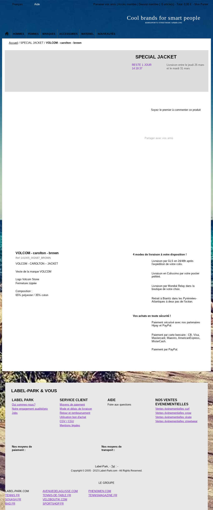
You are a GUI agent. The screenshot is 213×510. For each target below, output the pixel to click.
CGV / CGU (67, 421)
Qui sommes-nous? (23, 404)
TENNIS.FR (12, 495)
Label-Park (44, 18)
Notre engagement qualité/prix (30, 408)
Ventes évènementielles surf (172, 408)
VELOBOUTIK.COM (55, 499)
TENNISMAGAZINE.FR (102, 495)
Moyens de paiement (72, 404)
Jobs (15, 412)
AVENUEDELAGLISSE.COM (60, 491)
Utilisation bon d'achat (73, 417)
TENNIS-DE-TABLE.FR (57, 495)
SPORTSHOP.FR (53, 503)
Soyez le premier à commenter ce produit (176, 109)
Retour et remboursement (75, 412)
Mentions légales (70, 425)
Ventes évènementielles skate (173, 417)
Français (17, 4)
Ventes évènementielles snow (173, 412)
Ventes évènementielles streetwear (176, 421)
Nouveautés (106, 33)
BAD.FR (10, 503)
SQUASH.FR (13, 499)
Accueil (13, 42)
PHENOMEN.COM (99, 491)
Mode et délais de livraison (76, 408)
